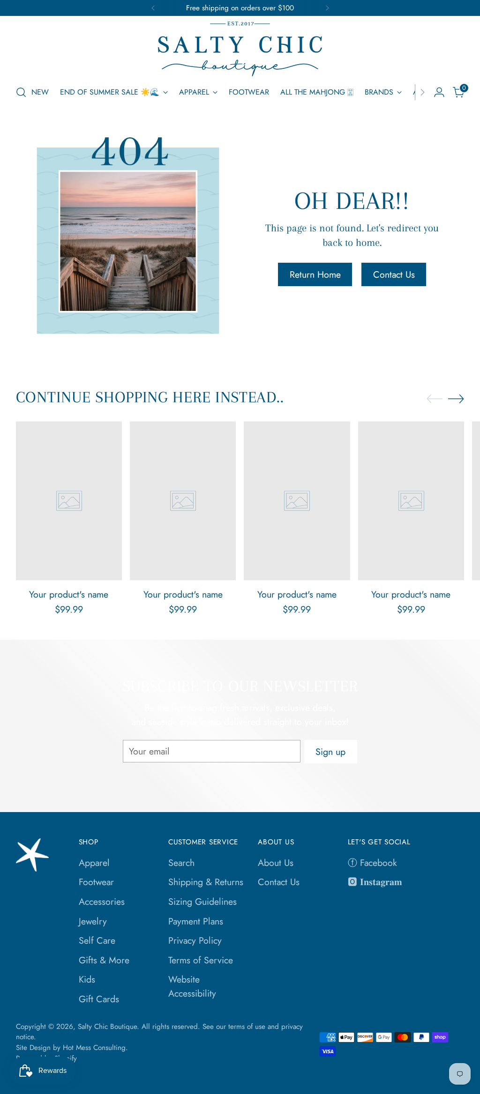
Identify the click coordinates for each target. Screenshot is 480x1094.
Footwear (96, 881)
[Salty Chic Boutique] (240, 49)
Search (181, 862)
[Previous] (153, 8)
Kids (87, 979)
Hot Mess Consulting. (95, 1047)
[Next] (327, 8)
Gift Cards (99, 998)
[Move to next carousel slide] (456, 399)
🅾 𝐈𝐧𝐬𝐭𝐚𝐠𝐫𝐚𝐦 (375, 881)
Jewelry (93, 921)
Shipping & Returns (205, 881)
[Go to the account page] (439, 92)
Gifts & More (104, 960)
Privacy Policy (195, 940)
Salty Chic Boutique (107, 1026)
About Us (275, 862)
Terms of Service (200, 960)
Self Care (97, 940)
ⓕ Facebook (372, 862)
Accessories (102, 901)
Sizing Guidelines (202, 901)
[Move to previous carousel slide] (434, 399)
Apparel (94, 862)
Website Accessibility (192, 986)
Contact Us (279, 881)
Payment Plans (195, 921)
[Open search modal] (21, 92)
